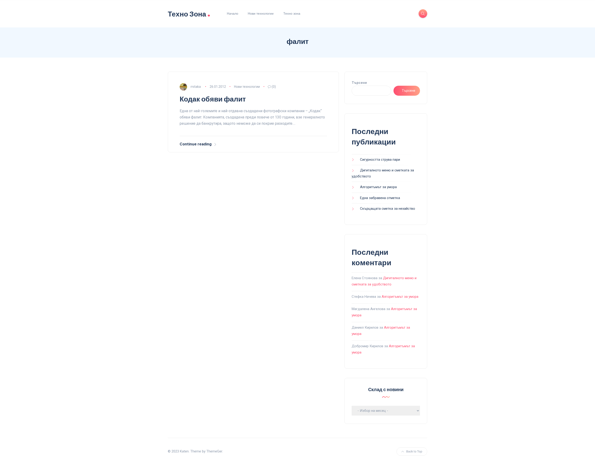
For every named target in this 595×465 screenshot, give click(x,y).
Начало (232, 13)
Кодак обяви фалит (213, 99)
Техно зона (291, 13)
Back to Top (414, 451)
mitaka (196, 86)
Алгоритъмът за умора (378, 187)
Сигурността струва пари (380, 159)
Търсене (359, 83)
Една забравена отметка (380, 198)
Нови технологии (261, 13)
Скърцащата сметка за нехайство (387, 208)
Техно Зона (189, 14)
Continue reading (196, 144)
